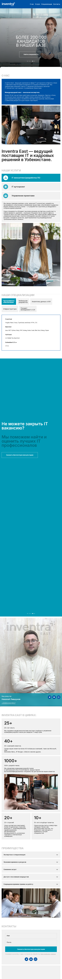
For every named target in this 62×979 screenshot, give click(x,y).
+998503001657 (9, 703)
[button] (27, 61)
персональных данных (48, 954)
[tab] (31, 178)
